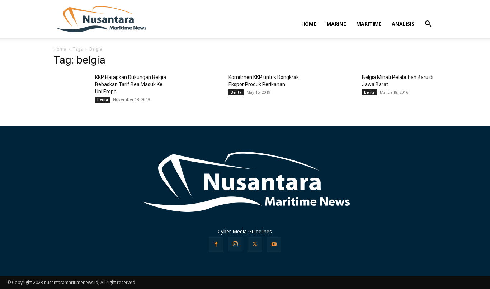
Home (59, 49)
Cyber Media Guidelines (245, 231)
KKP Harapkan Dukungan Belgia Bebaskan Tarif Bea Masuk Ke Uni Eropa (130, 84)
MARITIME (369, 23)
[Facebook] (216, 244)
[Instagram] (235, 244)
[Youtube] (274, 244)
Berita (102, 99)
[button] (428, 24)
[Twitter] (255, 244)
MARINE (336, 23)
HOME (308, 23)
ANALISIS (403, 23)
